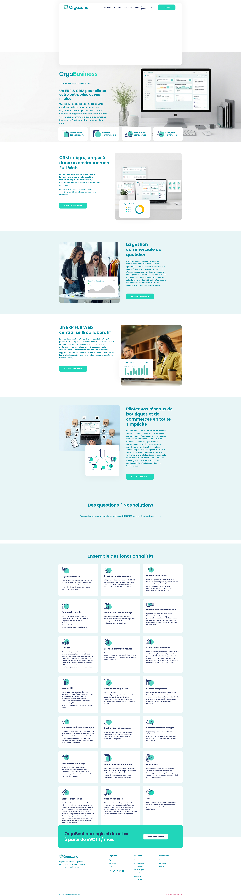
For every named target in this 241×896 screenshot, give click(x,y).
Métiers (117, 7)
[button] (120, 516)
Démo (152, 7)
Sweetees (137, 876)
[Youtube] (123, 871)
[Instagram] (120, 871)
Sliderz (136, 860)
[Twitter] (113, 871)
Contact (162, 860)
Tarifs (137, 7)
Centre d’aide (163, 863)
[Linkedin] (117, 871)
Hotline (161, 866)
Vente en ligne (139, 870)
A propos (143, 7)
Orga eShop (138, 879)
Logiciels (107, 7)
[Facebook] (110, 871)
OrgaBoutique (139, 863)
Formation (128, 7)
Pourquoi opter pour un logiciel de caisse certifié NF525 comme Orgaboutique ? (118, 516)
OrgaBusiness (138, 866)
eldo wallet (138, 873)
